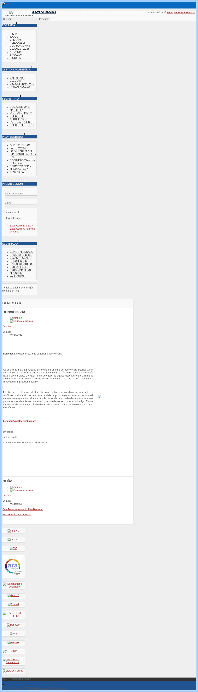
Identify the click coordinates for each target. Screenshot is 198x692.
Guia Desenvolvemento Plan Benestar (23, 509)
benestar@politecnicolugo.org (19, 421)
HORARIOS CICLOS (21, 255)
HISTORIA (15, 58)
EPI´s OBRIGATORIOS (21, 264)
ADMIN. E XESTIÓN (89, 12)
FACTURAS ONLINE (21, 122)
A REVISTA (15, 52)
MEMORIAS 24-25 (19, 169)
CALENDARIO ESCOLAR (17, 79)
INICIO (13, 33)
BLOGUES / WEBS (20, 48)
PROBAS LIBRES (19, 267)
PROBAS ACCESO (20, 87)
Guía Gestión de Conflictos (17, 514)
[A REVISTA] (10, 651)
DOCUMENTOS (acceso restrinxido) (23, 162)
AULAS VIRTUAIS (113, 12)
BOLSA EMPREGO (135, 12)
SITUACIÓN (16, 54)
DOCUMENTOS (18, 261)
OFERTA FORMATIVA (21, 113)
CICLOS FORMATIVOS (22, 84)
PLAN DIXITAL (17, 172)
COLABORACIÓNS (20, 45)
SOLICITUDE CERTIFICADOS (18, 117)
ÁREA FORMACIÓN (44, 12)
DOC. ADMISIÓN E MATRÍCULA (20, 108)
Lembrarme (11, 212)
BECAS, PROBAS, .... (21, 258)
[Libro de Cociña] (13, 670)
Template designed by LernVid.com (47, 688)
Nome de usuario (14, 193)
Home (170, 12)
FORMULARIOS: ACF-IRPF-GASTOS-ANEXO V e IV (23, 154)
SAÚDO (14, 37)
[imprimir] (16, 318)
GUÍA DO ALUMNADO (21, 252)
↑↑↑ (3, 685)
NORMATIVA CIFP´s (20, 166)
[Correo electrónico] (21, 321)
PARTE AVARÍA (18, 148)
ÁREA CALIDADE (66, 12)
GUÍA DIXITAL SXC (20, 145)
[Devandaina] (13, 662)
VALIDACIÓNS (17, 276)
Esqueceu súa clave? (21, 225)
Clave (8, 202)
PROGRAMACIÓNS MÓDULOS (20, 272)
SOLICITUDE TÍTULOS (22, 125)
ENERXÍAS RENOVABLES (18, 41)
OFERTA (26, 12)
